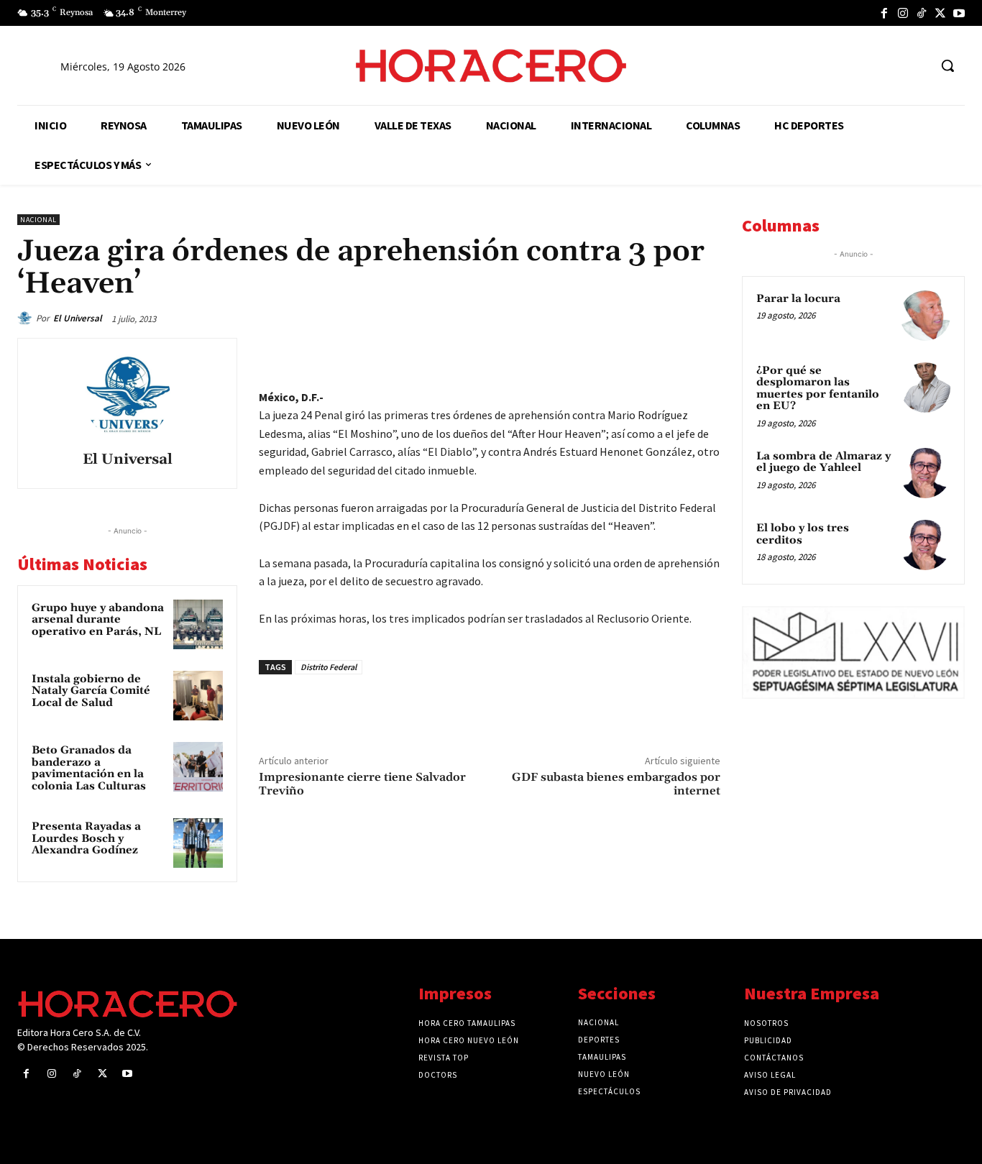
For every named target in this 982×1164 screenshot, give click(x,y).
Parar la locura (798, 299)
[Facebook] (884, 13)
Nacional (38, 219)
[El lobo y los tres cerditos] (925, 545)
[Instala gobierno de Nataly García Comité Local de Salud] (198, 695)
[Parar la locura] (925, 315)
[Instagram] (903, 13)
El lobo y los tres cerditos (802, 534)
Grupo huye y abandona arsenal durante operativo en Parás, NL (98, 619)
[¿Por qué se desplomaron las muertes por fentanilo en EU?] (925, 387)
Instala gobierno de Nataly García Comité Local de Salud (91, 691)
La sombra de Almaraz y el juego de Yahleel (823, 462)
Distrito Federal (328, 666)
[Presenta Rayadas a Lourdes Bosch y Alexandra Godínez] (198, 843)
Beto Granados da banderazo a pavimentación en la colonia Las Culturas (89, 768)
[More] (705, 352)
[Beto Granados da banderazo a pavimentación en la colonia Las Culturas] (198, 767)
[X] (940, 13)
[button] (947, 65)
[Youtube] (959, 13)
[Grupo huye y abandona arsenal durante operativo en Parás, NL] (198, 624)
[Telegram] (638, 352)
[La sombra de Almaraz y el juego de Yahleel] (925, 473)
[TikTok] (921, 13)
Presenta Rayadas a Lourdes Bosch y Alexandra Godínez (86, 838)
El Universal (77, 318)
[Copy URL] (671, 352)
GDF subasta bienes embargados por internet (616, 784)
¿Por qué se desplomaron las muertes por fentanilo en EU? (817, 388)
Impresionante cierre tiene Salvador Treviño (362, 784)
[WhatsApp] (605, 352)
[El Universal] (26, 318)
